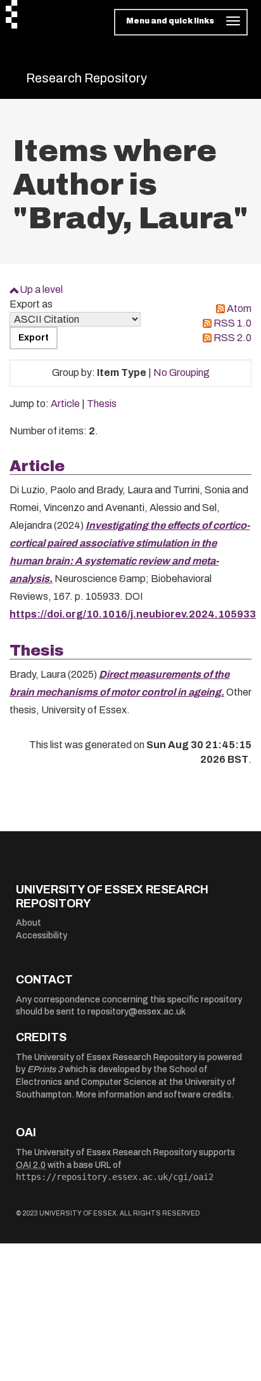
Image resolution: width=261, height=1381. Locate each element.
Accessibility (41, 935)
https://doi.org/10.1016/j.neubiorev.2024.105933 (133, 614)
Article (65, 403)
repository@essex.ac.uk (136, 1011)
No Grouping (181, 372)
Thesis (102, 403)
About (28, 923)
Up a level (41, 289)
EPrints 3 (45, 1069)
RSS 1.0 (232, 323)
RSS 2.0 (232, 337)
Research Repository (86, 78)
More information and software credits (153, 1094)
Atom (239, 308)
